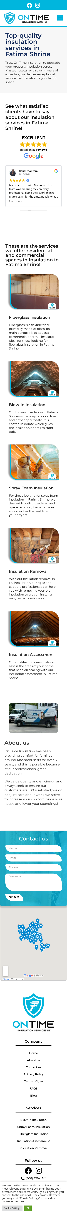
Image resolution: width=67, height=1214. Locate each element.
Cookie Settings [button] (12, 1208)
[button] (60, 18)
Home (33, 1053)
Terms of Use (33, 1081)
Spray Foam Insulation (33, 1127)
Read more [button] (15, 201)
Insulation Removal (33, 1148)
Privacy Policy (34, 1074)
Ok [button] (27, 1208)
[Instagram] (37, 5)
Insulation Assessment (33, 1141)
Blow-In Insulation (33, 1119)
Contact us (33, 1067)
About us (33, 1060)
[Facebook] (29, 5)
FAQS (34, 1088)
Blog (33, 1095)
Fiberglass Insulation (34, 1134)
